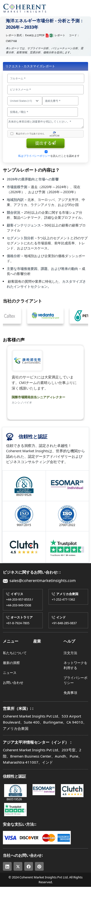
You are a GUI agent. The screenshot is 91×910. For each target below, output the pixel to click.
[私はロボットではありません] (11, 133)
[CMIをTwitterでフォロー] (18, 866)
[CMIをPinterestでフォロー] (39, 866)
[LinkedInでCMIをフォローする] (7, 866)
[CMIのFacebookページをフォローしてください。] (28, 866)
